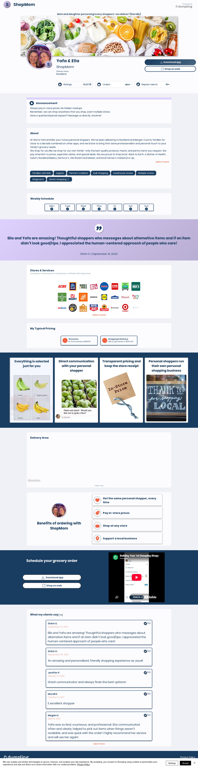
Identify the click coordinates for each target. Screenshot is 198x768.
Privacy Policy (187, 757)
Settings (172, 763)
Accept (185, 763)
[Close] (194, 763)
